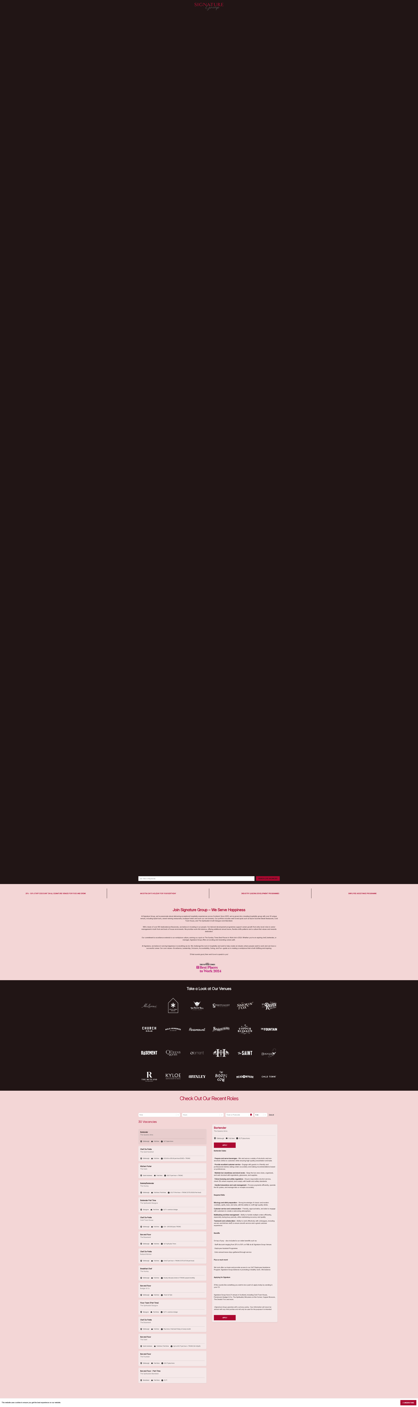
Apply (224, 1145)
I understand (408, 1403)
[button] (149, 1005)
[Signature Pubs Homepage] (209, 6)
